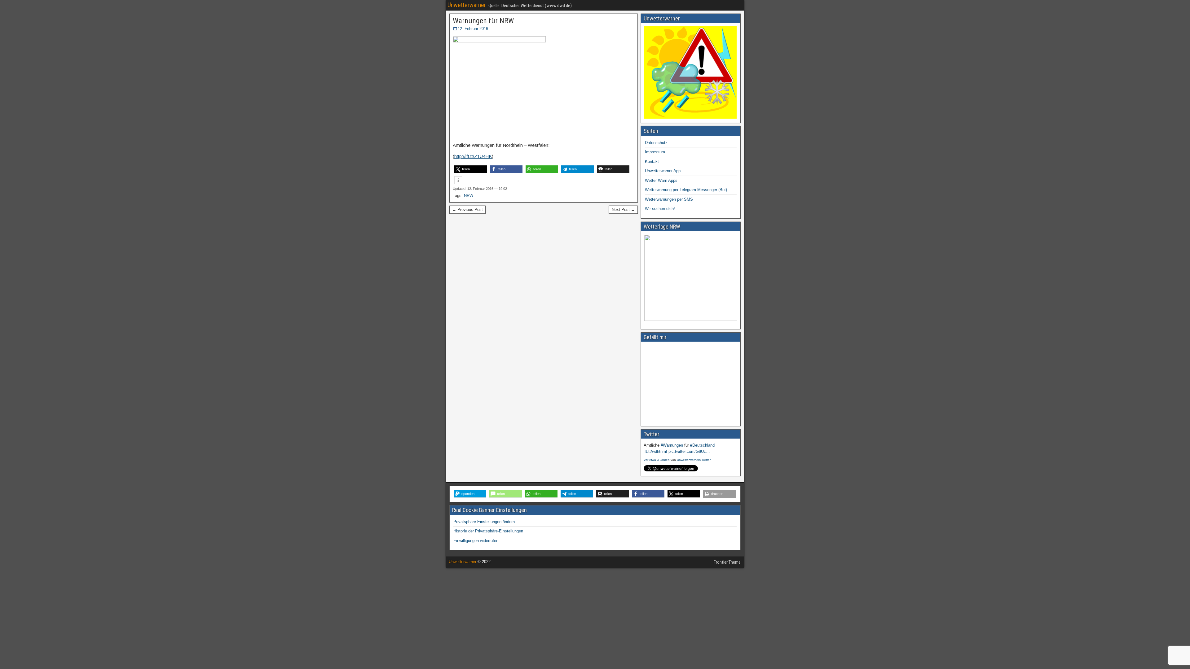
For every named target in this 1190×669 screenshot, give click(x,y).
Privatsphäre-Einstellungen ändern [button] (484, 521)
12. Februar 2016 (473, 28)
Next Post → (623, 209)
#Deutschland (702, 445)
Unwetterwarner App (663, 170)
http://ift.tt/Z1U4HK (473, 156)
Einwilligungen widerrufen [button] (475, 540)
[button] (470, 169)
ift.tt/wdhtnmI (655, 451)
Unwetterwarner (466, 5)
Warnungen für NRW (483, 20)
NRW (468, 195)
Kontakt (652, 161)
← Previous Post (467, 209)
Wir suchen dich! (660, 208)
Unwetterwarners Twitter (694, 459)
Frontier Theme (727, 562)
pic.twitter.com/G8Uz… (689, 451)
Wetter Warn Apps (661, 180)
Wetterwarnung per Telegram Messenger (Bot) (686, 189)
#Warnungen (672, 445)
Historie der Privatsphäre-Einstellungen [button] (488, 531)
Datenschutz (656, 142)
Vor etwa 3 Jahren (657, 459)
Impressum (655, 152)
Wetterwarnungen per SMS (669, 199)
